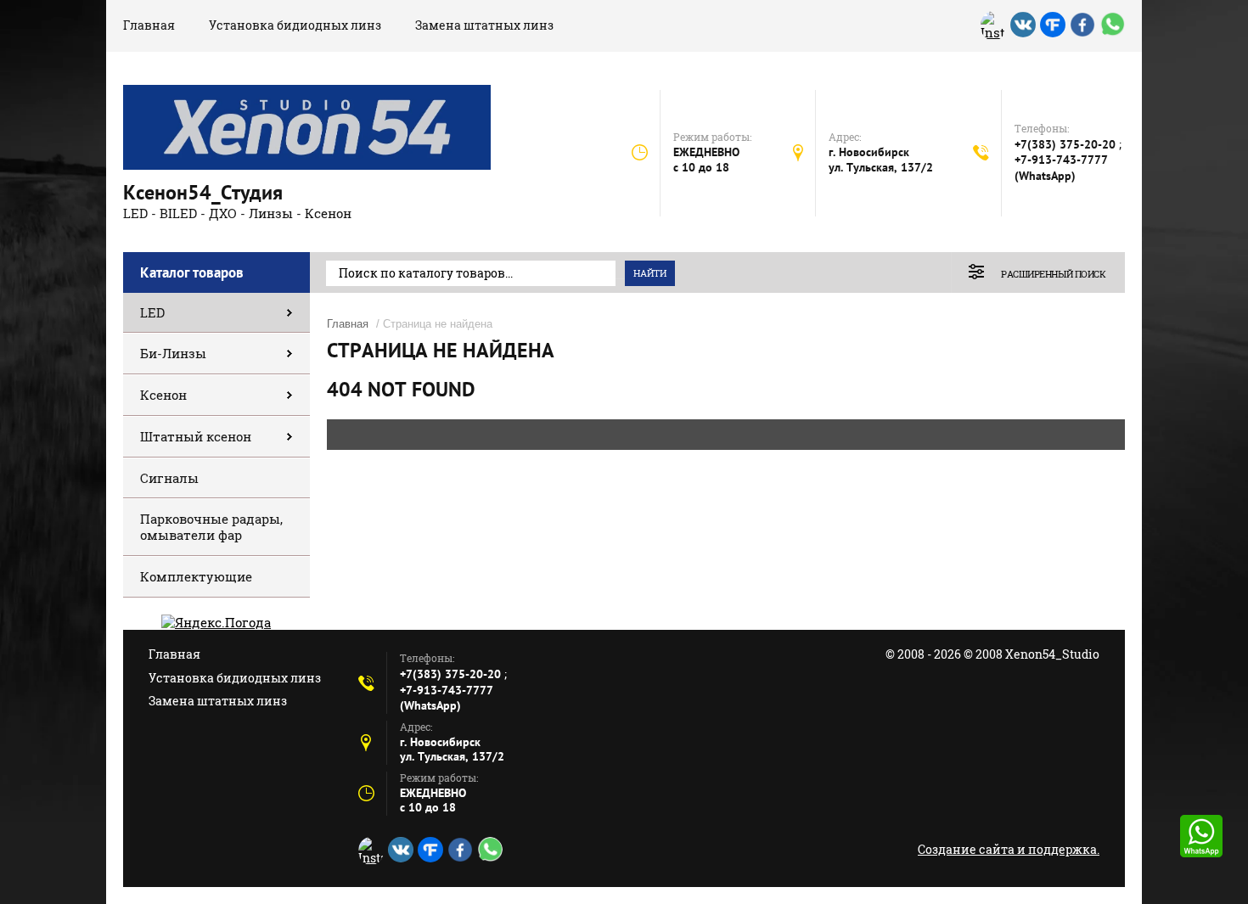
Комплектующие (196, 576)
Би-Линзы (173, 353)
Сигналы (169, 477)
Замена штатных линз (484, 25)
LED (152, 312)
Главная (149, 25)
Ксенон (163, 394)
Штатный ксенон (195, 436)
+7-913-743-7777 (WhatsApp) (1061, 167)
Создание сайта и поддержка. (1008, 849)
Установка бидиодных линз (295, 25)
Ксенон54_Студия (203, 192)
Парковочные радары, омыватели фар (211, 526)
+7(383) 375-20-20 (1067, 144)
